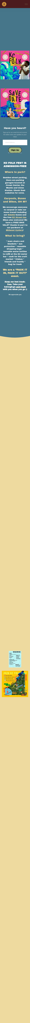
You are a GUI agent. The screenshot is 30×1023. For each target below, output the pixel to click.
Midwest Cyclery (14, 230)
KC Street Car (19, 217)
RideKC (11, 215)
